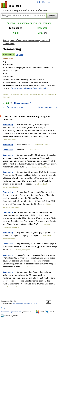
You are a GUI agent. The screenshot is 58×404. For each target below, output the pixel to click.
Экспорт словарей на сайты (11, 312)
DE (43, 2)
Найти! (52, 16)
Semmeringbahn (40, 88)
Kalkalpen (27, 88)
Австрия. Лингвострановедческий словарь (29, 23)
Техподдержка (18, 303)
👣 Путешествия (7, 308)
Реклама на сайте (30, 303)
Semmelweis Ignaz (15, 107)
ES (49, 2)
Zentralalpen (16, 88)
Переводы (42, 28)
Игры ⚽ (42, 33)
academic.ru (11, 4)
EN (38, 2)
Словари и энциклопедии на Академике (24, 10)
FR (54, 2)
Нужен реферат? (22, 103)
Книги (16, 33)
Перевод (20, 54)
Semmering (8, 124)
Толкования (15, 28)
